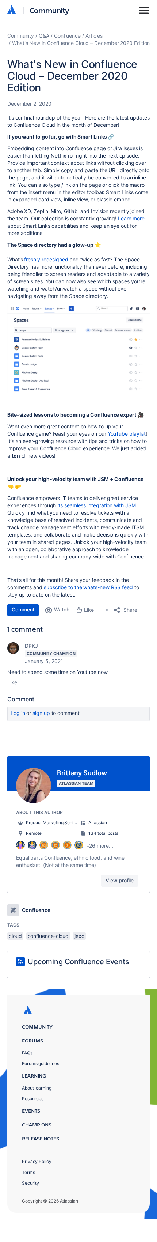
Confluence (67, 36)
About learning (36, 1088)
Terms (28, 1172)
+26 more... (99, 845)
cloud (15, 936)
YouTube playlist (127, 434)
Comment (23, 609)
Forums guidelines (40, 1063)
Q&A (44, 36)
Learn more (131, 218)
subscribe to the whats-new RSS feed (89, 587)
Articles (94, 36)
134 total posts (103, 833)
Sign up (41, 713)
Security (30, 1183)
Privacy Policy (36, 1161)
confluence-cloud (48, 936)
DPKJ (31, 646)
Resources (32, 1098)
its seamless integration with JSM (96, 505)
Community (49, 10)
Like (12, 682)
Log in (18, 713)
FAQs (27, 1053)
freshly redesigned (46, 259)
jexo (79, 936)
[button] (78, 348)
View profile (120, 880)
